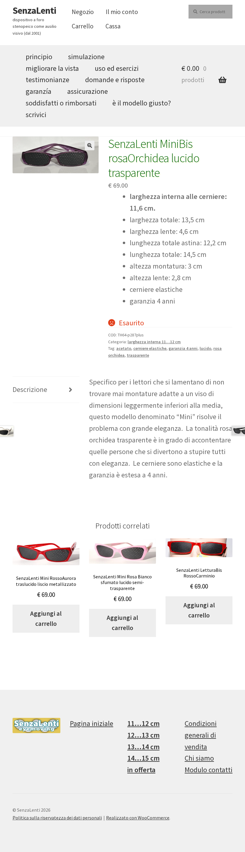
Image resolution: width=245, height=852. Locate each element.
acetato (123, 348)
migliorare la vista (52, 68)
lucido (205, 348)
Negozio (83, 12)
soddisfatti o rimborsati (61, 103)
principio (39, 56)
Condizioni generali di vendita (201, 735)
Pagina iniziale (91, 723)
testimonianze (47, 79)
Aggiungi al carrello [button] (46, 618)
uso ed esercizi (117, 68)
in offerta (141, 769)
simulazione (86, 56)
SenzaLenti (34, 10)
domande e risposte (115, 79)
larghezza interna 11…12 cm (154, 341)
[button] (89, 145)
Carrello (83, 26)
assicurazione (87, 91)
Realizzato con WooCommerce (137, 818)
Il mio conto (122, 12)
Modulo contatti (208, 769)
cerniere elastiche (149, 348)
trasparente (138, 355)
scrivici (36, 114)
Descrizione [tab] (30, 389)
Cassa (112, 26)
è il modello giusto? (141, 103)
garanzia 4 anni (183, 348)
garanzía (38, 91)
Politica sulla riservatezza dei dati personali (57, 818)
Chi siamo (199, 758)
